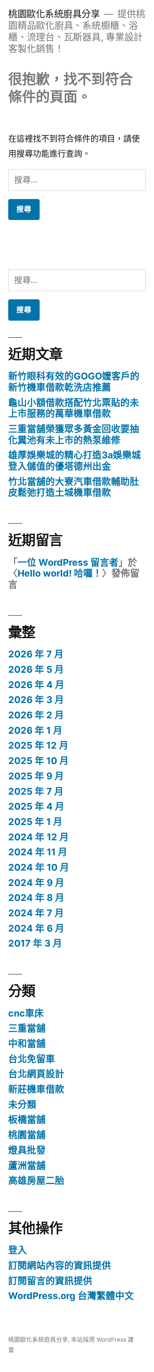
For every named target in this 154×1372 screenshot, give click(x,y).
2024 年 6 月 (36, 928)
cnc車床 (26, 1013)
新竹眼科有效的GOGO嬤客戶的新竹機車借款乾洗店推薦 (73, 381)
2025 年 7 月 (36, 791)
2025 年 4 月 (36, 806)
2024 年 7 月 (36, 913)
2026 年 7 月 (36, 654)
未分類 (22, 1104)
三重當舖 (27, 1028)
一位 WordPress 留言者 (68, 562)
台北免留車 (31, 1058)
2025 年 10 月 (38, 760)
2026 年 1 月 (35, 730)
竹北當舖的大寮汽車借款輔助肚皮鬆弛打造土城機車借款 (73, 487)
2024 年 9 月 (36, 882)
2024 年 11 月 (37, 852)
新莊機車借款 (36, 1089)
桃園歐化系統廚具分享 (54, 13)
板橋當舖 (27, 1119)
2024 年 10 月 (38, 867)
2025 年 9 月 (36, 776)
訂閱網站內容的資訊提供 (59, 1265)
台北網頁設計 (36, 1073)
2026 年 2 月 (36, 715)
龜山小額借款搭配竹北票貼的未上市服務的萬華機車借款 (73, 408)
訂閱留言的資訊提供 (50, 1280)
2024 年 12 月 (38, 837)
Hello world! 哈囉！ (60, 573)
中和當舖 (27, 1043)
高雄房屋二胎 (36, 1180)
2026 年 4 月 (36, 684)
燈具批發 (27, 1150)
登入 (17, 1250)
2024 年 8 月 (36, 897)
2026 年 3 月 (36, 699)
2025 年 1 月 (35, 821)
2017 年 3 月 (35, 943)
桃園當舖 (27, 1134)
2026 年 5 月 (36, 669)
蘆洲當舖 (27, 1165)
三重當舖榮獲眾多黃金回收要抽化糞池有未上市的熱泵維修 (73, 434)
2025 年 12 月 (38, 745)
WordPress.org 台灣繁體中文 (71, 1295)
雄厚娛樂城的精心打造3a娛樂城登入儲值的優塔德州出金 (74, 460)
